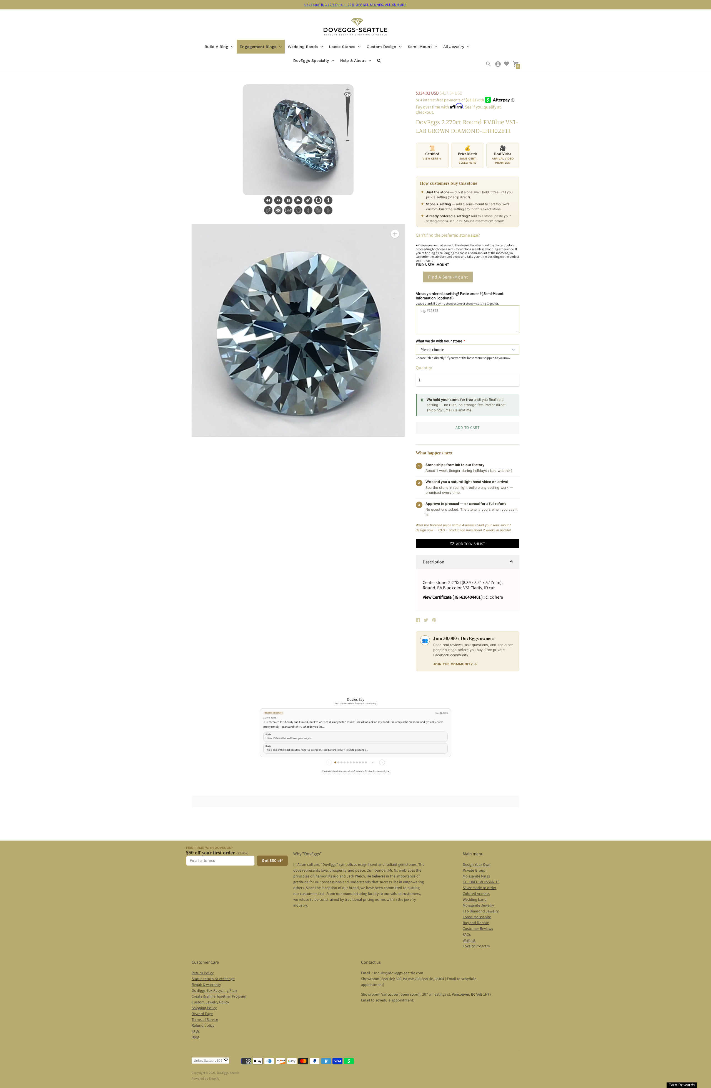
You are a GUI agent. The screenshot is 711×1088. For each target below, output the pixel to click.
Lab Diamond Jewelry (481, 911)
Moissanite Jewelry (478, 905)
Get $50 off (272, 860)
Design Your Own (476, 864)
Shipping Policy (204, 1007)
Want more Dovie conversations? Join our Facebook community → (356, 771)
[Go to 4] (345, 762)
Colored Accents (476, 893)
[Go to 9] (360, 762)
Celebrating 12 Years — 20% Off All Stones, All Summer (355, 4)
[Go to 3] (341, 762)
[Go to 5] (348, 762)
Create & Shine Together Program (219, 996)
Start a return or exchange (213, 978)
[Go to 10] (363, 762)
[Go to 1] (335, 762)
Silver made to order (479, 887)
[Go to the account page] (498, 64)
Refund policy (203, 1025)
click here (494, 597)
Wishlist (469, 940)
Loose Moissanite (477, 916)
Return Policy (203, 972)
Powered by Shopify (205, 1078)
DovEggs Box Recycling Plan (214, 990)
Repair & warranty (206, 984)
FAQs (467, 934)
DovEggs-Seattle (228, 1073)
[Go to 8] (357, 762)
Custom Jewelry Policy (210, 1002)
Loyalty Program (476, 945)
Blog (195, 1036)
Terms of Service (205, 1019)
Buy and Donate (476, 922)
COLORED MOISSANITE (481, 881)
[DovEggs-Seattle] (355, 27)
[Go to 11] (366, 762)
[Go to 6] (351, 762)
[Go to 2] (338, 762)
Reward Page (202, 1013)
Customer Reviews (478, 928)
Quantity (424, 367)
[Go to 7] (354, 762)
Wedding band (475, 899)
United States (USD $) (209, 1060)
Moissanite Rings (476, 876)
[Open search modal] (488, 64)
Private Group (474, 870)
